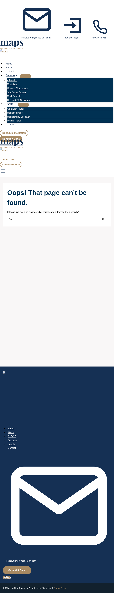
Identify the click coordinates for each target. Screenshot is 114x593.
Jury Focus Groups (16, 92)
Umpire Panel (14, 121)
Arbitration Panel (15, 109)
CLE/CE (10, 71)
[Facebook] (4, 577)
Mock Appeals (14, 96)
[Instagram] (6, 577)
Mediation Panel (15, 113)
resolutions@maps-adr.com (21, 560)
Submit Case (8, 159)
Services (12, 440)
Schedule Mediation (14, 133)
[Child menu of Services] (25, 76)
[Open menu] (3, 172)
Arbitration (12, 80)
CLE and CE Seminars (18, 100)
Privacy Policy (60, 588)
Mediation (12, 84)
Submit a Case (11, 139)
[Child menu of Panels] (23, 105)
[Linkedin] (9, 577)
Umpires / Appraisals (17, 88)
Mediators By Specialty (18, 117)
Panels (11, 444)
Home (9, 63)
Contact (10, 124)
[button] (72, 29)
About (9, 67)
